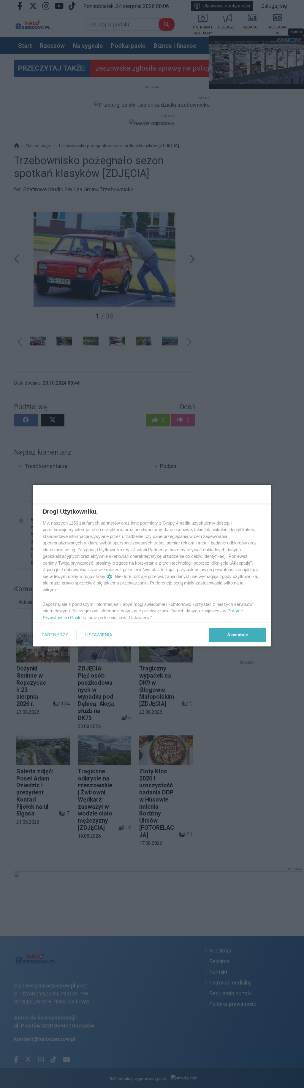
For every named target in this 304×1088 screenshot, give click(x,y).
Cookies (78, 617)
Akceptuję (237, 634)
